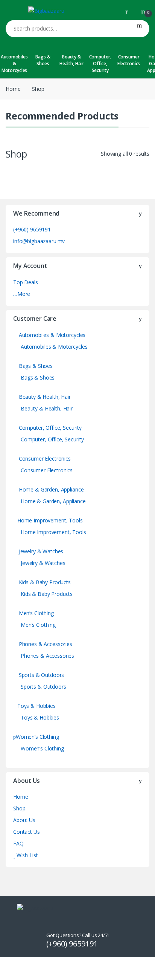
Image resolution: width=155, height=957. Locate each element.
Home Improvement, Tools (50, 520)
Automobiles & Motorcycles (14, 63)
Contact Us (26, 831)
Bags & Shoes (42, 60)
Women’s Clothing (37, 736)
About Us (24, 820)
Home (13, 88)
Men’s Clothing (35, 613)
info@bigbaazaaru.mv (39, 241)
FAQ (18, 843)
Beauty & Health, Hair (71, 60)
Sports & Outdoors (40, 674)
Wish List (26, 855)
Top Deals (25, 282)
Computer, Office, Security (100, 63)
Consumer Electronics (128, 60)
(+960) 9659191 (32, 229)
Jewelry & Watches (40, 551)
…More (21, 293)
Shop (19, 808)
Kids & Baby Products (44, 582)
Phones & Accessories (44, 644)
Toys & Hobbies (36, 705)
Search (139, 28)
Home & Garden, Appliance (50, 489)
